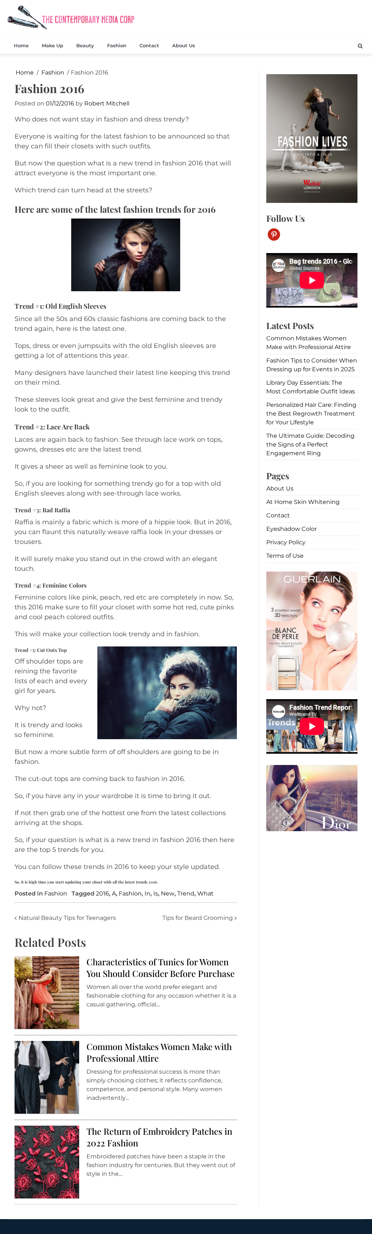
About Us (183, 45)
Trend (185, 893)
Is (155, 893)
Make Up (52, 45)
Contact (149, 45)
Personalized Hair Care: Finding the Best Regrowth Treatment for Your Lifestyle (311, 413)
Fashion (116, 45)
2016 (102, 893)
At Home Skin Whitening (303, 501)
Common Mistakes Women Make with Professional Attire (159, 1052)
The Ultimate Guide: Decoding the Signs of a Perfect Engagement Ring (310, 444)
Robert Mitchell (106, 103)
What (205, 893)
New (167, 893)
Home (21, 45)
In (147, 893)
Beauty (85, 45)
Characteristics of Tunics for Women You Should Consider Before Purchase (160, 967)
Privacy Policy (286, 542)
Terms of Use (285, 555)
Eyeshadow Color (291, 528)
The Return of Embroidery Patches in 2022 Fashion (159, 1136)
